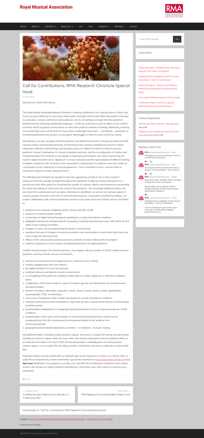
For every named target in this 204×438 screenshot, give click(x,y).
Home (23, 26)
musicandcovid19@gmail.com (110, 359)
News (28, 379)
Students (103, 26)
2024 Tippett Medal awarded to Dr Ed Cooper (159, 97)
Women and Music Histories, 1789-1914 (156, 124)
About (34, 26)
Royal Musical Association (46, 7)
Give (91, 26)
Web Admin (30, 97)
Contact (133, 26)
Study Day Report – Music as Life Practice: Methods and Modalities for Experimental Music (158, 88)
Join (81, 26)
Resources (66, 26)
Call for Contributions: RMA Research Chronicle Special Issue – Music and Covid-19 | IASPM (71, 419)
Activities (49, 26)
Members (119, 26)
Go (177, 39)
